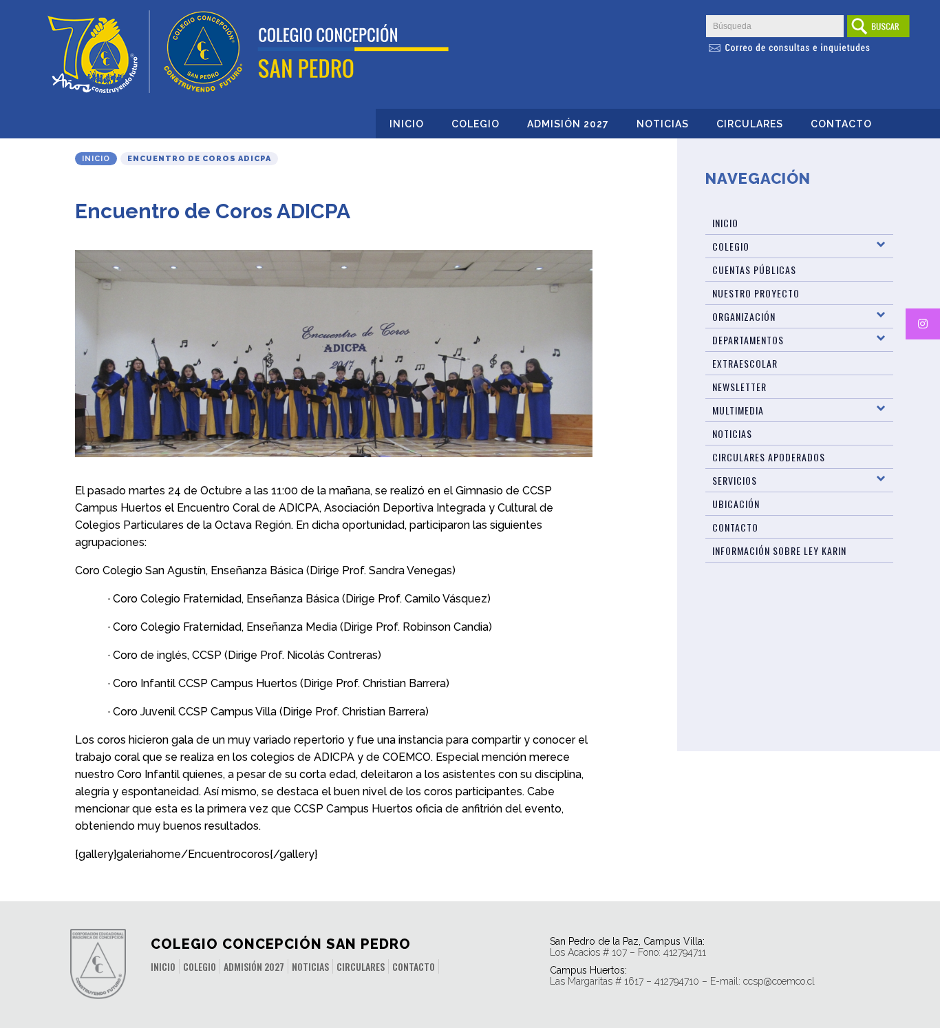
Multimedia (738, 410)
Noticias (663, 123)
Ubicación (736, 503)
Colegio (475, 123)
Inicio (406, 123)
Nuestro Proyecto (756, 293)
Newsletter (739, 386)
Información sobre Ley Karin (779, 550)
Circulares (749, 123)
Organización (744, 316)
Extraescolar (745, 363)
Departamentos (748, 340)
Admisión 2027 (568, 123)
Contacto (841, 123)
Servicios (734, 480)
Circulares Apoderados (768, 457)
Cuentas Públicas (754, 269)
